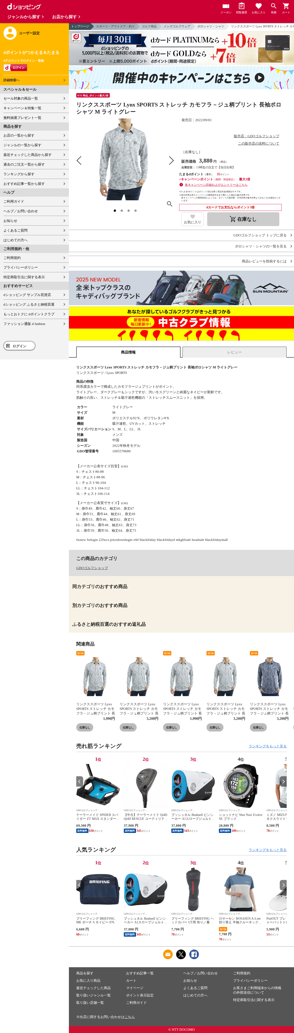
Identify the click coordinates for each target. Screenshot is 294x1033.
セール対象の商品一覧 (20, 98)
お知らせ (10, 221)
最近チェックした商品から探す (27, 155)
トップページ (80, 26)
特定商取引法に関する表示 (24, 277)
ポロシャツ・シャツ (210, 26)
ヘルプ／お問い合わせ (20, 211)
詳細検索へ (11, 80)
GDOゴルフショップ (92, 568)
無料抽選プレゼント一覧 (22, 118)
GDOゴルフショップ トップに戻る (260, 235)
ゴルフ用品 (149, 26)
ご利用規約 (12, 258)
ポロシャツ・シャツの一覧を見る (261, 246)
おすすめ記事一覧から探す (24, 184)
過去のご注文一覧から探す (24, 164)
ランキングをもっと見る (268, 746)
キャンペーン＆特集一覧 (22, 108)
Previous (79, 781)
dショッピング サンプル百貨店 (27, 295)
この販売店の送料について (258, 143)
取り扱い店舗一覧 (90, 1002)
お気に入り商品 (88, 980)
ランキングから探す (18, 174)
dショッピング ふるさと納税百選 (28, 304)
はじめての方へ (15, 240)
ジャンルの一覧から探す (22, 145)
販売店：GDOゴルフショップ (256, 136)
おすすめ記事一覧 (140, 973)
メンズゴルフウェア (177, 26)
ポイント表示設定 (140, 995)
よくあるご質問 (15, 230)
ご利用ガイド (13, 201)
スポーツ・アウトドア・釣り (115, 26)
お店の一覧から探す (18, 135)
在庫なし (84, 727)
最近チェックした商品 (93, 988)
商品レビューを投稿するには (264, 261)
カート (131, 980)
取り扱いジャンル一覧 (93, 995)
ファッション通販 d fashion (24, 324)
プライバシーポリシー (20, 267)
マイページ (134, 988)
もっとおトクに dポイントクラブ (28, 314)
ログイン (19, 346)
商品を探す (84, 973)
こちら (129, 1017)
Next (283, 781)
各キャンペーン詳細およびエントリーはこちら (216, 185)
